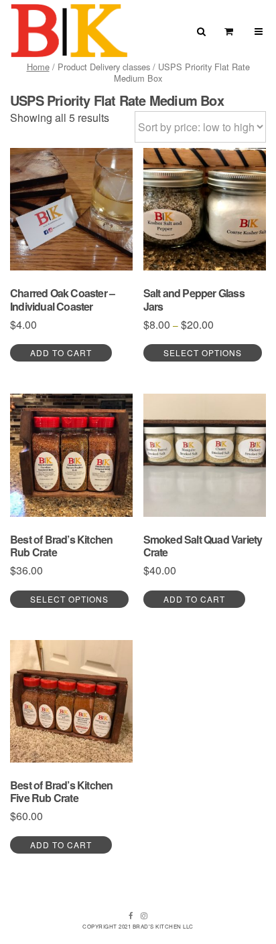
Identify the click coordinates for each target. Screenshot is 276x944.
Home (38, 66)
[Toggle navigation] (259, 31)
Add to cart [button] (61, 352)
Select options (202, 352)
